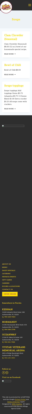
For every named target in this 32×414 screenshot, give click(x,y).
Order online (10, 294)
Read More (10, 54)
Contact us (7, 289)
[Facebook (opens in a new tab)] (3, 372)
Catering (6, 274)
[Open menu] (29, 6)
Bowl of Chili (12, 65)
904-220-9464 (9, 317)
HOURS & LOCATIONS (11, 286)
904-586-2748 (9, 329)
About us (6, 264)
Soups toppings (13, 85)
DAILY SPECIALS (8, 270)
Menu (4, 267)
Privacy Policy (20, 399)
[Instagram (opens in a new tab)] (6, 372)
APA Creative (17, 404)
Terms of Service (13, 402)
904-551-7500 (9, 342)
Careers (5, 283)
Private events (9, 277)
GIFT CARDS (7, 280)
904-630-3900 (9, 358)
